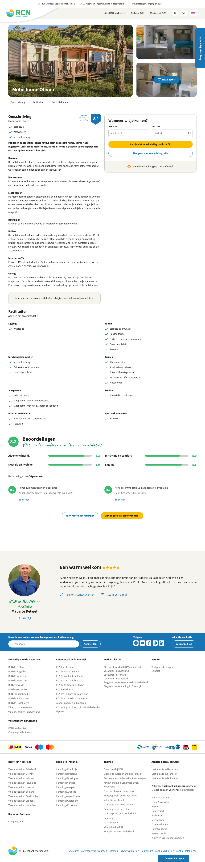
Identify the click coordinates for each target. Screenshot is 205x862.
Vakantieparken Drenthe (21, 774)
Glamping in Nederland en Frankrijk (123, 774)
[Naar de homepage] (18, 13)
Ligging (110, 465)
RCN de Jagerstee (17, 680)
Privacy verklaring (129, 851)
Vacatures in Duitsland (116, 678)
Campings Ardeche (66, 792)
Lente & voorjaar (160, 802)
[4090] (155, 643)
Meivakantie (158, 820)
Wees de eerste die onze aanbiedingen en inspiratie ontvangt (41, 637)
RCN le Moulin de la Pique (69, 676)
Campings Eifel (16, 821)
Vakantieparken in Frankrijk (71, 703)
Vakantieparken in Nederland (24, 712)
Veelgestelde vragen (162, 667)
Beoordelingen (60, 102)
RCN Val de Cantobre (67, 680)
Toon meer (24, 499)
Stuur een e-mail (117, 595)
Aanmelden (90, 644)
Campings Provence (66, 805)
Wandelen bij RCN (113, 827)
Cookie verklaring (164, 851)
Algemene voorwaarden (94, 851)
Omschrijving (18, 102)
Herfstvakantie (159, 829)
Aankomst (113, 126)
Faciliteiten (38, 102)
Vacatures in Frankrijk (115, 675)
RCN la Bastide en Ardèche (70, 685)
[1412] (142, 643)
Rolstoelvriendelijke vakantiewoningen (125, 778)
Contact (156, 671)
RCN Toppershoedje (19, 694)
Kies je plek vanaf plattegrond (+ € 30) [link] (150, 144)
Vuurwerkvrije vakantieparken (168, 838)
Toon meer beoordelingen (80, 515)
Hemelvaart (158, 811)
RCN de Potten (16, 667)
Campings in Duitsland (20, 732)
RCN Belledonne (64, 689)
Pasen (155, 806)
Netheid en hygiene (20, 465)
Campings (109, 818)
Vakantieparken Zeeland (21, 792)
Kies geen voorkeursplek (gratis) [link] (150, 153)
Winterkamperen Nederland (119, 831)
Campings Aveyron (66, 787)
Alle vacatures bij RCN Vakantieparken (124, 667)
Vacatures (74, 851)
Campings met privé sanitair (119, 804)
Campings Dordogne (67, 778)
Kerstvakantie (159, 833)
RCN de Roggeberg (18, 671)
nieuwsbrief (186, 790)
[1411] (148, 643)
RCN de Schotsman (18, 698)
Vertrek (156, 126)
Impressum (147, 851)
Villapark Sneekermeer (20, 707)
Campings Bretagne (66, 774)
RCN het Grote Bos (18, 689)
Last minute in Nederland (165, 769)
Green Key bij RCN (113, 769)
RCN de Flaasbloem (18, 703)
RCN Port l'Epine (65, 667)
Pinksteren (157, 815)
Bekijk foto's (168, 79)
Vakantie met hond (114, 800)
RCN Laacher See (17, 728)
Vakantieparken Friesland (22, 769)
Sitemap (113, 851)
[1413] (136, 643)
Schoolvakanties (160, 797)
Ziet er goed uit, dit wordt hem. (122, 515)
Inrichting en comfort (118, 456)
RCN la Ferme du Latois (68, 671)
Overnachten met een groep (119, 791)
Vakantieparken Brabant (21, 801)
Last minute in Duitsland (165, 778)
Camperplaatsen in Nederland (120, 813)
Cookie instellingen (186, 851)
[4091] (161, 643)
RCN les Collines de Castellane (72, 694)
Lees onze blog (184, 644)
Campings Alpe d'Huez (68, 796)
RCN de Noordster (18, 676)
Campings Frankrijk (66, 769)
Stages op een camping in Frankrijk (122, 686)
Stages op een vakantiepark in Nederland (126, 682)
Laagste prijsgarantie (200, 48)
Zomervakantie (160, 824)
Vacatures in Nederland (116, 671)
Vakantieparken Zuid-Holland (24, 796)
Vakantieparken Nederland (22, 805)
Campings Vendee (65, 783)
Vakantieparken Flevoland (22, 783)
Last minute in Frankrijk (164, 774)
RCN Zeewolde (16, 685)
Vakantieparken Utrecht (21, 787)
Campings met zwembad (117, 809)
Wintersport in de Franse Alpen (120, 795)
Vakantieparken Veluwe (21, 778)
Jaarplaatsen (111, 822)
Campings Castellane (67, 801)
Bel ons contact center (80, 595)
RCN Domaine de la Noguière (71, 698)
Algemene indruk (19, 456)
